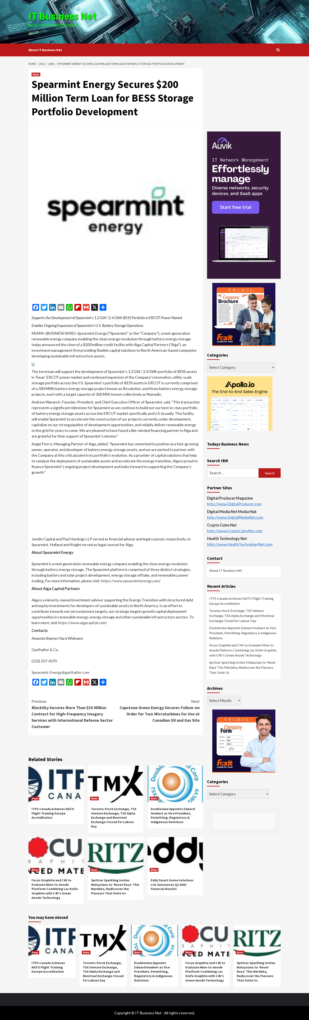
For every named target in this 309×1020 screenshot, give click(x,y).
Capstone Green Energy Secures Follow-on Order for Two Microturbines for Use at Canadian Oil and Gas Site (160, 711)
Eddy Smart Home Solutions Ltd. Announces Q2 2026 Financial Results (172, 884)
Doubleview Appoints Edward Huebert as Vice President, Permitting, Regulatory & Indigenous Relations (173, 815)
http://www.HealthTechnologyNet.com (239, 544)
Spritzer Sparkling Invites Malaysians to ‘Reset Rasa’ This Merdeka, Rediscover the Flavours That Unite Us (115, 886)
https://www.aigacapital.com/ (82, 622)
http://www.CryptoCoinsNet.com (234, 530)
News (36, 74)
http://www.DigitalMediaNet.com (235, 517)
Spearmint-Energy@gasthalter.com (60, 672)
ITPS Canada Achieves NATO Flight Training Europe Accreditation (53, 813)
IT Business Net (62, 16)
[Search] (278, 50)
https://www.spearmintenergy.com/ (131, 580)
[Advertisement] (196, 21)
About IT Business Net (45, 50)
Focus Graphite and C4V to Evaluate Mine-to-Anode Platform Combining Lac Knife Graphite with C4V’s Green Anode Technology (55, 889)
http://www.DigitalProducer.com (234, 503)
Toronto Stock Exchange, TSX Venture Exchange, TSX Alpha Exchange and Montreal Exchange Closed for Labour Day (113, 817)
